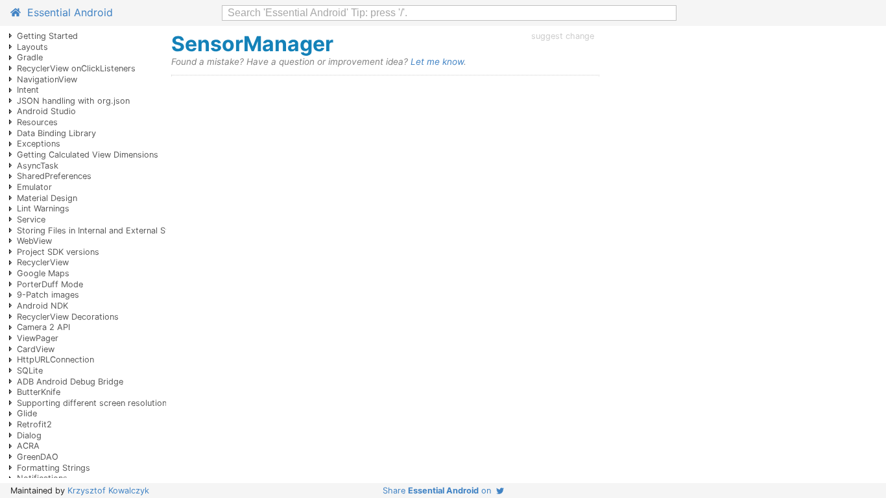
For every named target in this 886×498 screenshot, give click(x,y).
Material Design (47, 198)
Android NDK (42, 306)
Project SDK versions (58, 252)
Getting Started (47, 36)
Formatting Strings (53, 468)
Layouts (32, 47)
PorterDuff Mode (50, 284)
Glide (27, 413)
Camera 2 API (43, 327)
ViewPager (37, 338)
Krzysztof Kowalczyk (108, 490)
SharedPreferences (54, 176)
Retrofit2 (34, 424)
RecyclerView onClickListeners (76, 68)
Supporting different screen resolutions (94, 403)
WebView (34, 241)
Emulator (34, 187)
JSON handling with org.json (73, 101)
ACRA (28, 446)
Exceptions (38, 143)
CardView (35, 349)
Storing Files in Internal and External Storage (104, 230)
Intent (28, 90)
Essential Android (67, 12)
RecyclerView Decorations (68, 317)
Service (31, 219)
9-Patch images (48, 295)
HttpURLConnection (55, 359)
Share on (439, 490)
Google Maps (43, 273)
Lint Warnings (43, 208)
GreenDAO (37, 457)
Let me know (437, 61)
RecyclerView (43, 262)
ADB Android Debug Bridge (70, 381)
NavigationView (47, 79)
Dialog (29, 435)
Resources (37, 122)
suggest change (562, 36)
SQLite (30, 370)
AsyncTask (37, 166)
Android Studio (46, 111)
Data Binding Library (56, 133)
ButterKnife (38, 392)
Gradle (30, 57)
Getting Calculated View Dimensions (87, 155)
